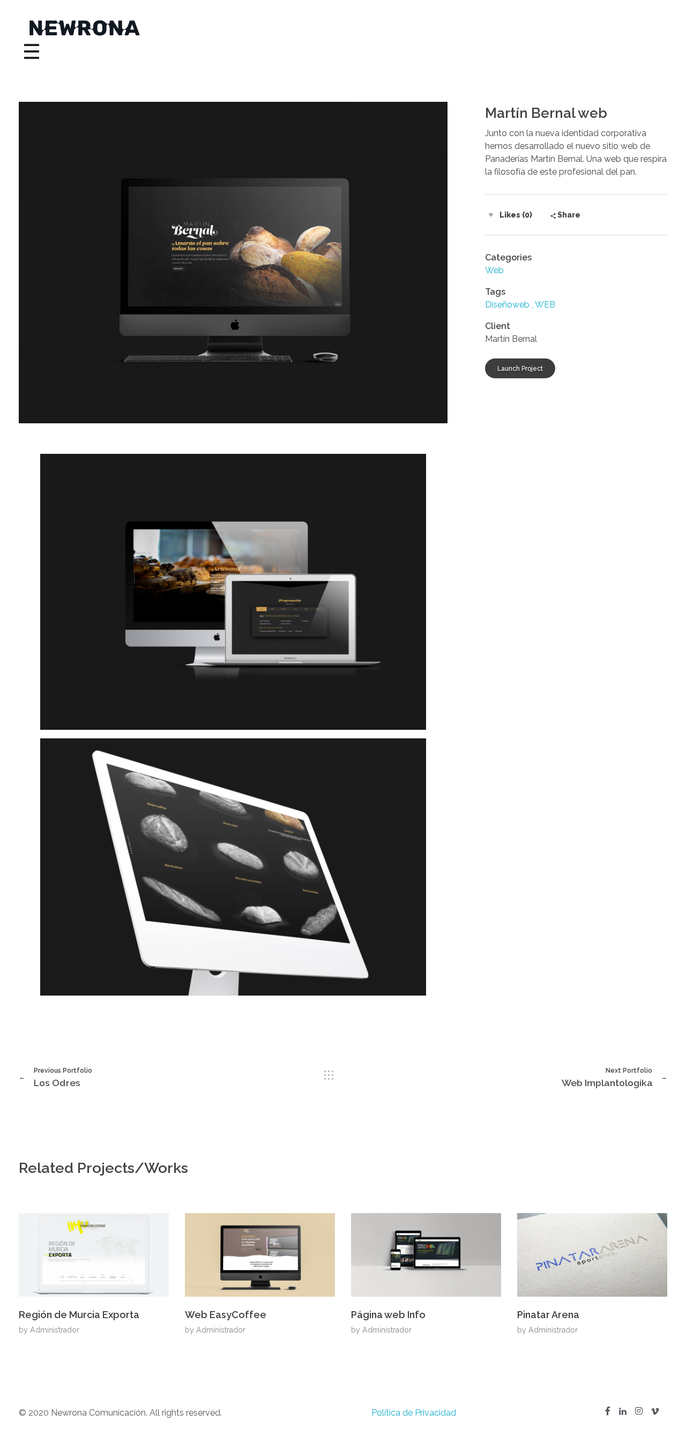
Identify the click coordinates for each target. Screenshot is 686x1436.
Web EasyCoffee (225, 1314)
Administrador (54, 1330)
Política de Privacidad (413, 1413)
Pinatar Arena (548, 1314)
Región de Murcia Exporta (79, 1314)
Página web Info (388, 1314)
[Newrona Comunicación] (343, 28)
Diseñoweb (507, 305)
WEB (545, 305)
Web (494, 270)
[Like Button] (491, 215)
